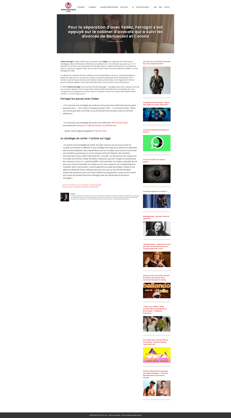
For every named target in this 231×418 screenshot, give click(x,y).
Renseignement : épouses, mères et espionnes (156, 217)
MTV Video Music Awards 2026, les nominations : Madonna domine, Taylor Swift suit (155, 342)
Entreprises (92, 7)
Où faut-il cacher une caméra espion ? (154, 161)
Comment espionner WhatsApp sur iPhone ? (156, 131)
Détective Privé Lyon (101, 415)
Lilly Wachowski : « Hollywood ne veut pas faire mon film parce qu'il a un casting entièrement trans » (156, 246)
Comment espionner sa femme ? (155, 191)
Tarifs (155, 7)
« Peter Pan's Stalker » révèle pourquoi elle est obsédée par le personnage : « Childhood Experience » (155, 310)
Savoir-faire (124, 7)
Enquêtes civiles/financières (109, 7)
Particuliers (80, 7)
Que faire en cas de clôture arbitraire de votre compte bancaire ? (157, 62)
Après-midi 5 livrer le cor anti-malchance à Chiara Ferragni (82, 185)
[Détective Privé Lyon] (68, 7)
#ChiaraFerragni (120, 122)
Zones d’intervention (142, 7)
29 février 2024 (99, 131)
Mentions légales (114, 415)
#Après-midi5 (84, 125)
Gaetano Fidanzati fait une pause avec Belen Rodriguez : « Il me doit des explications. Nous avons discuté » (155, 374)
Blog (160, 7)
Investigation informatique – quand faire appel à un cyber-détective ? (156, 104)
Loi (133, 7)
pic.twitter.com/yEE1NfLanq (104, 125)
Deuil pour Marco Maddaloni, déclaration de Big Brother (81, 187)
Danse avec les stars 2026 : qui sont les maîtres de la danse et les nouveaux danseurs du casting (156, 277)
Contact (166, 7)
